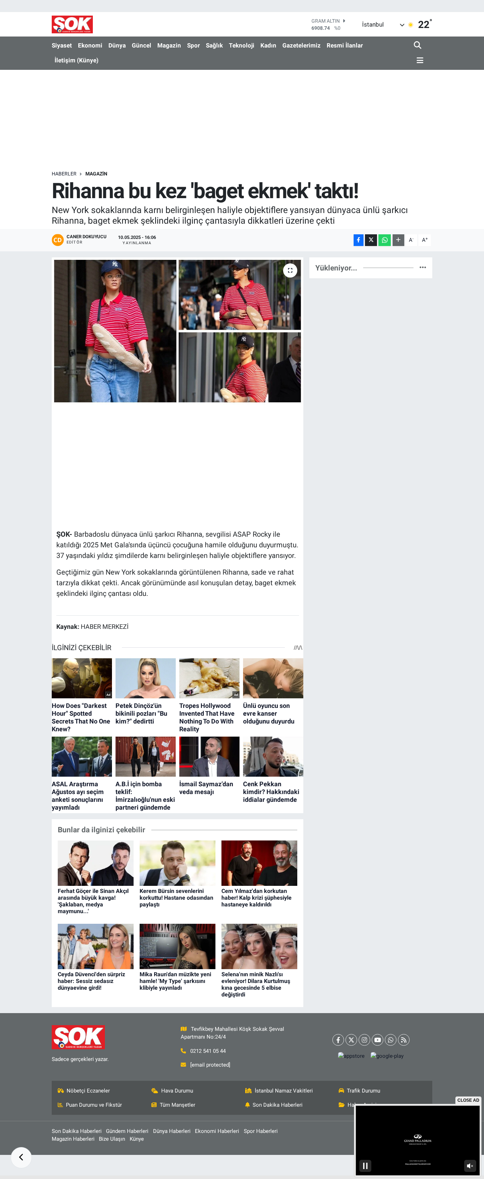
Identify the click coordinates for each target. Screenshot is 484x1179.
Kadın (268, 45)
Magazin (169, 45)
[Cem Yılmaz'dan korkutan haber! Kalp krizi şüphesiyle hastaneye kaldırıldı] (259, 862)
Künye (137, 1139)
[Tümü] (423, 267)
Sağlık (214, 45)
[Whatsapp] (390, 1040)
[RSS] (404, 1040)
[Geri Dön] (21, 1157)
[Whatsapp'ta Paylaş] (384, 240)
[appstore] (351, 1056)
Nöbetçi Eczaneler (88, 1091)
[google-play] (387, 1056)
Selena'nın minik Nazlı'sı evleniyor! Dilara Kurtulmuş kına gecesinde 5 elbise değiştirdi (255, 984)
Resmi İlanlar (345, 45)
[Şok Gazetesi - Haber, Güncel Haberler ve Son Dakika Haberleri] (72, 24)
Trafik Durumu (363, 1091)
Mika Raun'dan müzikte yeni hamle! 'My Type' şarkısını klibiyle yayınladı (175, 981)
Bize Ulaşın (112, 1139)
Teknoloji (241, 45)
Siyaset (62, 45)
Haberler (64, 174)
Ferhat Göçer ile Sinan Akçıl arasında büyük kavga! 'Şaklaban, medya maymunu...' (93, 901)
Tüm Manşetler (177, 1105)
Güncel (141, 45)
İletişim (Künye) (77, 60)
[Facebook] (338, 1040)
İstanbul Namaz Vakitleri (284, 1091)
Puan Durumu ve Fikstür (94, 1105)
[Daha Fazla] (398, 240)
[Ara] (418, 45)
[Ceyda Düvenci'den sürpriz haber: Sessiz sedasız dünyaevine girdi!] (96, 946)
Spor (193, 45)
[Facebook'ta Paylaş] (359, 240)
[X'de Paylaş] (371, 240)
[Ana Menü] (419, 60)
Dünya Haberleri (172, 1131)
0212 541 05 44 (208, 1051)
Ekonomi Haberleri (217, 1131)
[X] (351, 1040)
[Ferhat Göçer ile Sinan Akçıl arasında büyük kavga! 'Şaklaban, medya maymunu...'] (96, 862)
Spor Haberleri (261, 1131)
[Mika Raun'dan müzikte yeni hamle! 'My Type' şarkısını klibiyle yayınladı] (177, 946)
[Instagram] (364, 1040)
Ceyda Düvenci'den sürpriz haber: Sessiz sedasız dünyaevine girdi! (91, 981)
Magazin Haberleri (73, 1139)
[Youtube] (377, 1040)
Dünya (117, 45)
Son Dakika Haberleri (278, 1105)
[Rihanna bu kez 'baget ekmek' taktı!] (178, 331)
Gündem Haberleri (127, 1131)
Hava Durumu (177, 1091)
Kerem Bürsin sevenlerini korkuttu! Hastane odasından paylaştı (176, 898)
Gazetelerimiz (301, 45)
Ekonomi (90, 45)
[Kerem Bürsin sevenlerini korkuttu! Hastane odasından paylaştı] (177, 862)
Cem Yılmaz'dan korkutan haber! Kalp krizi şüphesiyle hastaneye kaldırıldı (256, 898)
